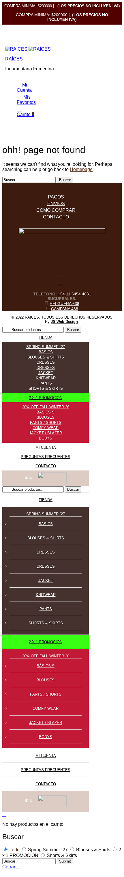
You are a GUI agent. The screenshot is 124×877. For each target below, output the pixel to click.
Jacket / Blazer (45, 433)
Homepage (81, 169)
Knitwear (46, 378)
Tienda (45, 337)
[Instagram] (60, 282)
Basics (46, 352)
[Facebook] (60, 274)
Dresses (46, 362)
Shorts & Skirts (46, 388)
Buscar (73, 330)
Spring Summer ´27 (45, 347)
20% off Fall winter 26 (45, 407)
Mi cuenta (45, 447)
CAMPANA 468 (64, 308)
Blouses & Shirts (45, 357)
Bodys (45, 438)
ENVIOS (56, 203)
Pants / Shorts (45, 422)
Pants (46, 383)
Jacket (45, 373)
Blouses (46, 417)
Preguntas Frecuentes (45, 457)
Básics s (46, 412)
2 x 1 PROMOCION (45, 398)
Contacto (56, 216)
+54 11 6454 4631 (74, 294)
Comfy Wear (46, 428)
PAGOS (56, 196)
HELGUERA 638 (64, 303)
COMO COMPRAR (56, 210)
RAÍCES (14, 58)
